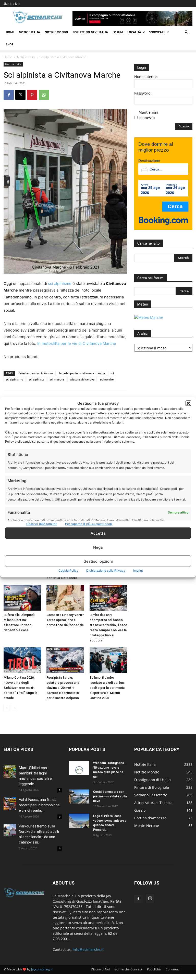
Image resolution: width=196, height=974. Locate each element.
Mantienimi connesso (148, 115)
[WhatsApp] (44, 95)
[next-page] (15, 708)
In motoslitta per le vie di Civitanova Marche (76, 343)
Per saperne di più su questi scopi (89, 524)
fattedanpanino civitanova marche (82, 373)
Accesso (184, 126)
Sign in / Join (12, 3)
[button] (188, 403)
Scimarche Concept (128, 969)
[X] (20, 95)
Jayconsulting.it (41, 969)
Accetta (98, 533)
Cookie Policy (68, 570)
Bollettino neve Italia (90, 32)
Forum (118, 32)
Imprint (138, 570)
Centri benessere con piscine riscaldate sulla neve (110, 796)
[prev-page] (7, 708)
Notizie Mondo (56, 32)
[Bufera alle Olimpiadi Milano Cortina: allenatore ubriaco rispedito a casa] (22, 598)
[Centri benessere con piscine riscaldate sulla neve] (79, 796)
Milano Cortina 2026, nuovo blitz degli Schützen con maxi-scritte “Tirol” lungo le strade (20, 688)
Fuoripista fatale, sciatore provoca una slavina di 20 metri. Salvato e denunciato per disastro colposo (62, 688)
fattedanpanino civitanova (35, 373)
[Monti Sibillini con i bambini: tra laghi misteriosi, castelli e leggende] (10, 771)
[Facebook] (9, 95)
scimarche (107, 379)
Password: (143, 93)
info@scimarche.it (88, 949)
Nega (98, 547)
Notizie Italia (29, 32)
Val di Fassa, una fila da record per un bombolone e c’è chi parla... (39, 805)
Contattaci (173, 969)
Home (10, 32)
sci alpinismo (59, 283)
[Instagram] (150, 898)
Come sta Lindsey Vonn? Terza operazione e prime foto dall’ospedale (65, 620)
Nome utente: (146, 76)
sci (112, 373)
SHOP (10, 44)
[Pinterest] (32, 95)
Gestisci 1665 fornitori (41, 524)
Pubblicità (154, 969)
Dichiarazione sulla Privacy (105, 570)
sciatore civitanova (82, 379)
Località (134, 32)
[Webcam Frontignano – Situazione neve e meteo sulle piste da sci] (79, 768)
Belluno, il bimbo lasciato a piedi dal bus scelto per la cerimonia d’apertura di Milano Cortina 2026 (107, 688)
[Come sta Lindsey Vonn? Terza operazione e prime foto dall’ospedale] (65, 598)
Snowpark (157, 32)
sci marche (57, 379)
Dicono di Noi (100, 969)
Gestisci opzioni (98, 561)
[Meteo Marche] (148, 317)
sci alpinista (36, 379)
